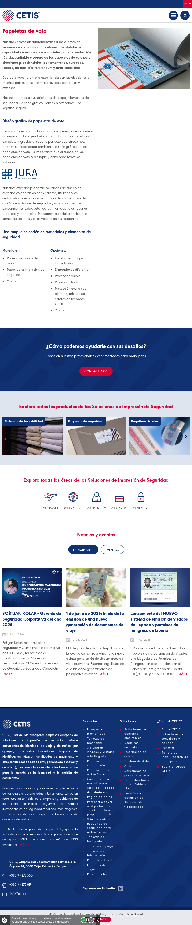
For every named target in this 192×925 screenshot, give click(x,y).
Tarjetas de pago (100, 846)
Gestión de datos (137, 761)
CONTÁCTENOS (96, 371)
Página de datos (99, 797)
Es (186, 4)
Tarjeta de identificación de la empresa (175, 757)
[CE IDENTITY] (97, 502)
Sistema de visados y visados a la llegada (101, 752)
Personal (168, 747)
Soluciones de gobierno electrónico (135, 734)
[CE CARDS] (119, 502)
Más (7, 673)
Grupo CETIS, (53, 829)
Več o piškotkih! (91, 920)
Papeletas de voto (101, 860)
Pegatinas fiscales (101, 874)
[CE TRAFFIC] (73, 502)
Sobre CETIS (171, 729)
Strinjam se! (84, 920)
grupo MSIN (19, 839)
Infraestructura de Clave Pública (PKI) (138, 784)
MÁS (23, 845)
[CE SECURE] (141, 502)
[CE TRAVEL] (51, 502)
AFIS (127, 766)
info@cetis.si (18, 893)
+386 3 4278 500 (21, 875)
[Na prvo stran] (21, 15)
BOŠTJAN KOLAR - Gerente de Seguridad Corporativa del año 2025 (31, 619)
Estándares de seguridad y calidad (173, 738)
